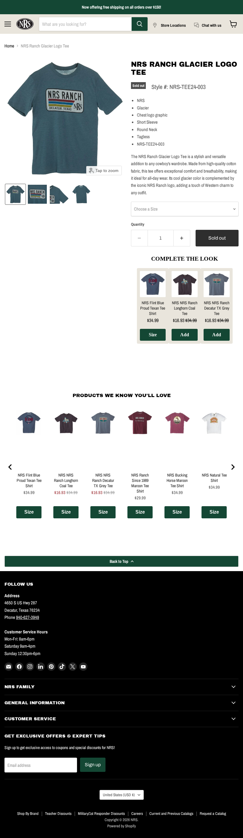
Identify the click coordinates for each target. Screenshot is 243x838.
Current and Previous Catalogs (171, 813)
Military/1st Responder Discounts (101, 813)
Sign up (93, 764)
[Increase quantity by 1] (182, 238)
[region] (185, 310)
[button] (15, 194)
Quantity (137, 224)
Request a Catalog (213, 813)
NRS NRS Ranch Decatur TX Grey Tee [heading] (216, 308)
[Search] (140, 24)
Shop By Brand (28, 813)
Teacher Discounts (58, 813)
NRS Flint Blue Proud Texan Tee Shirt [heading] (152, 308)
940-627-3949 (27, 617)
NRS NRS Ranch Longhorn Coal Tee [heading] (184, 308)
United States (119, 794)
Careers (137, 813)
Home (9, 45)
